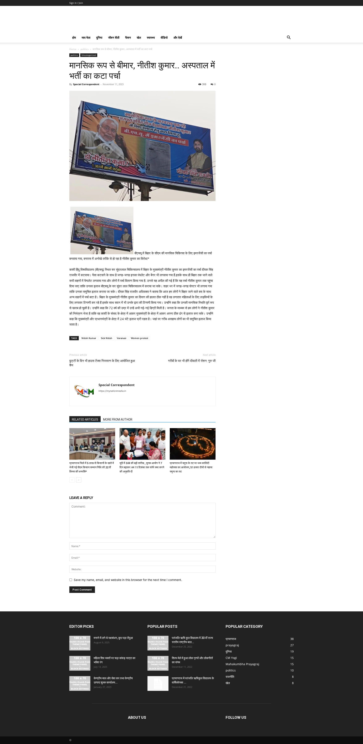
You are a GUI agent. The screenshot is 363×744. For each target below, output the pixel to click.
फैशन (128, 38)
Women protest (139, 338)
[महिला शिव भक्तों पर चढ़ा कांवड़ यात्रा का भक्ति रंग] (79, 663)
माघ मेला (86, 38)
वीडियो (164, 38)
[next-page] (78, 480)
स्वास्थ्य (151, 38)
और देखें (178, 38)
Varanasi (121, 338)
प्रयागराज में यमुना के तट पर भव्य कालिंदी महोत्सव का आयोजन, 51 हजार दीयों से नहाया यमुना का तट (191, 467)
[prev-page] (72, 480)
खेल (139, 38)
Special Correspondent (86, 84)
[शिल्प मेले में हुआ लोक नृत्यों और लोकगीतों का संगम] (157, 663)
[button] (289, 38)
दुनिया (99, 38)
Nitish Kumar (89, 338)
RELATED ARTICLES (85, 419)
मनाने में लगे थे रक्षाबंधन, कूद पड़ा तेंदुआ (113, 638)
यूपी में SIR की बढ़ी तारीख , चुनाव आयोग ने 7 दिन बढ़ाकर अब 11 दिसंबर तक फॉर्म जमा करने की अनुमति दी (142, 467)
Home (72, 49)
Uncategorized (89, 55)
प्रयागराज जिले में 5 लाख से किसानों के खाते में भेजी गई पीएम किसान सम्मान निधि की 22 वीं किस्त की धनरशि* (91, 467)
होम (74, 38)
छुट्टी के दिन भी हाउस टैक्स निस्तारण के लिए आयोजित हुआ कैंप (102, 363)
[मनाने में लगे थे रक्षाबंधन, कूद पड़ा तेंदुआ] (79, 643)
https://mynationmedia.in (112, 390)
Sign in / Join (76, 2)
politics (84, 49)
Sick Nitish (106, 338)
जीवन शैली (113, 38)
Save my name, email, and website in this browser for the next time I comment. (128, 580)
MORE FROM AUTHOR (117, 419)
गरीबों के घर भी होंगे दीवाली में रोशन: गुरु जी (192, 361)
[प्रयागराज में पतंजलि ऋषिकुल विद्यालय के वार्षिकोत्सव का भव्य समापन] (157, 683)
